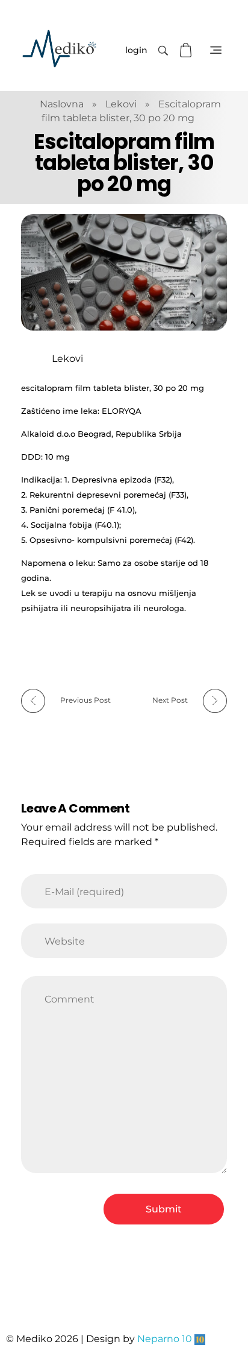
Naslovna (62, 104)
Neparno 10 (164, 1339)
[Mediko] (59, 48)
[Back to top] (227, 1305)
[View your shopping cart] (187, 50)
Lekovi (121, 104)
